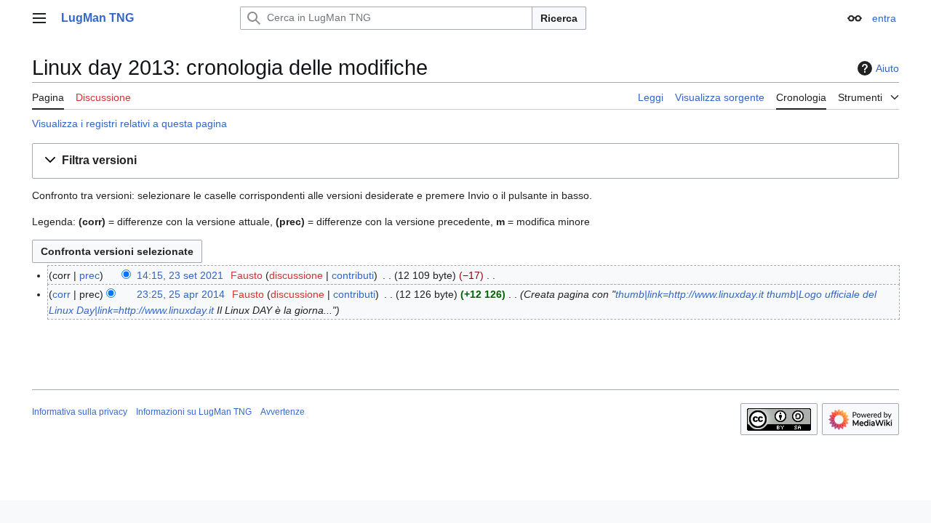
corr (61, 294)
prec (89, 275)
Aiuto (887, 68)
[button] (39, 18)
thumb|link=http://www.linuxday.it (689, 294)
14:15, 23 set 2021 (180, 275)
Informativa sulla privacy (79, 412)
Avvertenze (282, 412)
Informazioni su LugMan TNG (194, 412)
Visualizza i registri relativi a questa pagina (129, 123)
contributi (353, 275)
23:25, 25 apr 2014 (181, 294)
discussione (296, 275)
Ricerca (559, 18)
